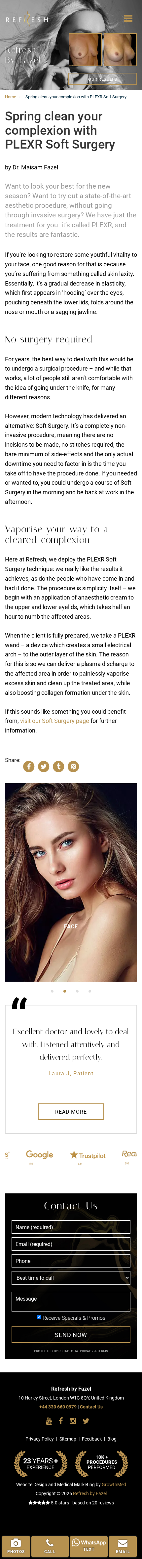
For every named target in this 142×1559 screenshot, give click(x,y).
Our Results (102, 79)
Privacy (87, 1351)
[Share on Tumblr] (58, 766)
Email (123, 1551)
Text (88, 1549)
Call (50, 1551)
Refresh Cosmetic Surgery (18, 13)
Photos (16, 1551)
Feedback (92, 1439)
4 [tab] (90, 991)
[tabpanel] (71, 882)
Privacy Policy (39, 1439)
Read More (71, 1112)
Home (10, 96)
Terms (102, 1351)
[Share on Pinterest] (73, 766)
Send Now (71, 1334)
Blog (112, 1439)
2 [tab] (64, 991)
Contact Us (91, 1407)
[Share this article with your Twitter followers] (43, 766)
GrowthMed (114, 1485)
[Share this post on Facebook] (28, 766)
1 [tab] (52, 991)
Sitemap (67, 1439)
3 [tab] (77, 991)
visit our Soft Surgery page (54, 720)
